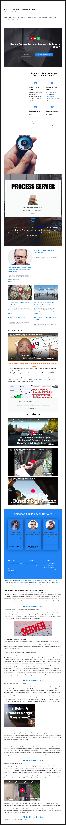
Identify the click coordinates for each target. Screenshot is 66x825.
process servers (17, 585)
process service (23, 227)
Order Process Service (14, 17)
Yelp (52, 127)
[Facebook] (27, 38)
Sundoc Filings (23, 582)
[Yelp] (31, 38)
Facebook (48, 127)
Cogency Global (52, 92)
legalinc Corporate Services (34, 580)
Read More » (10, 281)
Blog (54, 17)
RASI (47, 92)
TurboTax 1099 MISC (38, 379)
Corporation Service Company (21, 580)
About (50, 17)
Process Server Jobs (15, 547)
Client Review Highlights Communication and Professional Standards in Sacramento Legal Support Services (19, 269)
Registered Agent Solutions (33, 584)
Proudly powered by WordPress (22, 819)
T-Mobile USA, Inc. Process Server (17, 317)
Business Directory (32, 17)
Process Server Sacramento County (19, 9)
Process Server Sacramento (13, 563)
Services (23, 17)
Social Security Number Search (33, 408)
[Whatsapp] (38, 38)
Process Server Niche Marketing (50, 545)
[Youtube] (34, 38)
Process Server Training (33, 547)
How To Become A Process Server (12, 20)
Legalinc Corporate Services (45, 584)
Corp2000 (54, 584)
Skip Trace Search (43, 17)
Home (5, 17)
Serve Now (33, 213)
